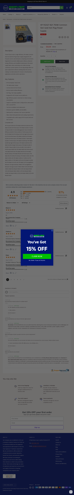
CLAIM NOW (37, 256)
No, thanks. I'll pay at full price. (37, 260)
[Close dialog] (52, 230)
